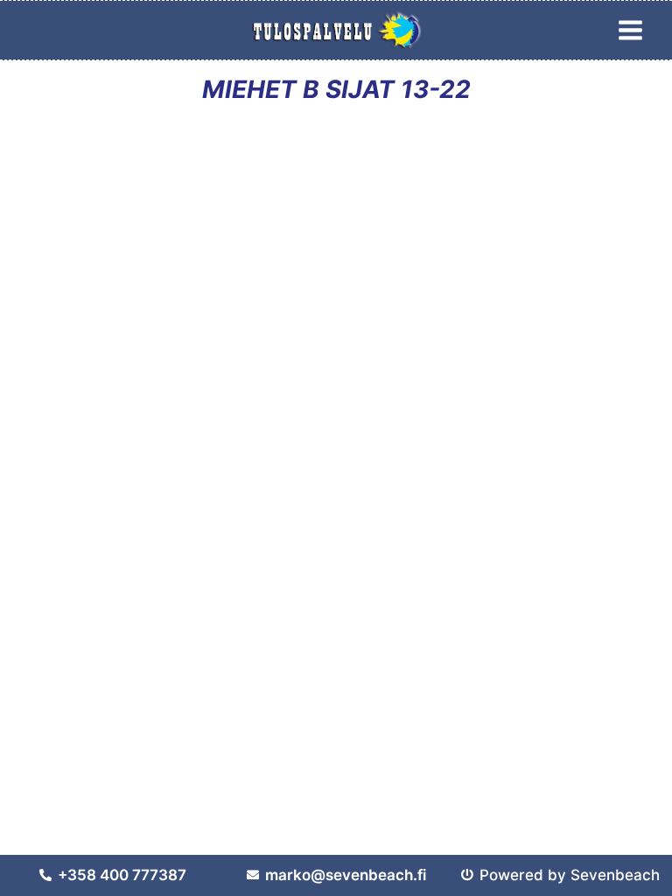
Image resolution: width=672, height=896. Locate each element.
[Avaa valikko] (630, 29)
